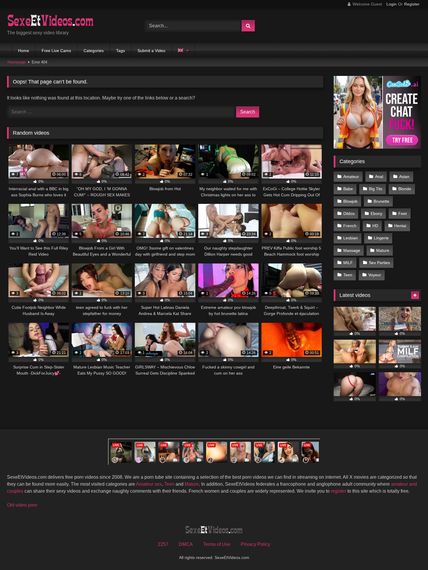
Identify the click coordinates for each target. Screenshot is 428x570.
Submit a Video (151, 50)
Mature (382, 250)
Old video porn (22, 505)
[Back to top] (410, 552)
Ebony (376, 213)
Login (391, 4)
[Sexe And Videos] (50, 21)
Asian (404, 176)
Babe (348, 188)
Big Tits (375, 188)
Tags (120, 50)
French (349, 225)
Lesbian (350, 238)
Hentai (400, 225)
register (338, 491)
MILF (348, 262)
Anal (379, 176)
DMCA (186, 544)
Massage (351, 250)
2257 (163, 544)
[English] (183, 50)
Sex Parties (379, 262)
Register (412, 4)
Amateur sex (149, 484)
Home (23, 50)
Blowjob (350, 201)
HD (375, 225)
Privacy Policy (255, 544)
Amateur (351, 176)
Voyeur (374, 274)
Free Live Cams (56, 50)
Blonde (404, 188)
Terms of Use (216, 544)
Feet (402, 213)
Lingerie (381, 238)
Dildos (349, 213)
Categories (94, 50)
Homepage (17, 62)
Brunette (381, 201)
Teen (347, 274)
